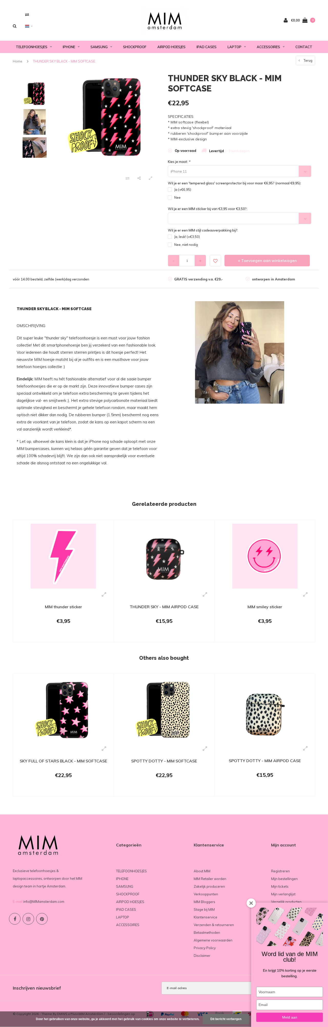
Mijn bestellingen (284, 879)
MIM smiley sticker (265, 606)
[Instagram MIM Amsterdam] (28, 919)
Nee (177, 197)
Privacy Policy (205, 948)
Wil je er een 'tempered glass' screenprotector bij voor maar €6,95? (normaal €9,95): (234, 183)
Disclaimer (202, 955)
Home (17, 61)
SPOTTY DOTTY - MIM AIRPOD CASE (265, 760)
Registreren (280, 871)
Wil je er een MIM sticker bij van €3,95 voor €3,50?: (207, 209)
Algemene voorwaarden (213, 940)
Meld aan (289, 1017)
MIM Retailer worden (210, 879)
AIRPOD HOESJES (171, 47)
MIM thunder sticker (63, 606)
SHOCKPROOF (134, 47)
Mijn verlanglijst (283, 894)
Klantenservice (205, 917)
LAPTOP (234, 47)
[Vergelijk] (27, 14)
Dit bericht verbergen (225, 1019)
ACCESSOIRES (268, 47)
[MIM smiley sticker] (265, 555)
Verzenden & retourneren (214, 925)
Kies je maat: (179, 162)
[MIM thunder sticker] (63, 556)
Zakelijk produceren (209, 886)
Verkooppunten (206, 894)
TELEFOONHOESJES (31, 47)
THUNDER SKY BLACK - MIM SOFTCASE (64, 61)
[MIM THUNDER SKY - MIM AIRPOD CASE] (164, 556)
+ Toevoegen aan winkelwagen (267, 260)
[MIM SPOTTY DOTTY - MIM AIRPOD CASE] (265, 710)
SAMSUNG (99, 47)
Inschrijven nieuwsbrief (37, 988)
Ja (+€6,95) (182, 189)
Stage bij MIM (204, 909)
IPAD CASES (207, 47)
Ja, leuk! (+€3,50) (187, 237)
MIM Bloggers (204, 902)
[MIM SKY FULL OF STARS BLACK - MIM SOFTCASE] (63, 710)
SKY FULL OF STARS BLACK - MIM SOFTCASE (63, 760)
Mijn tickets (280, 886)
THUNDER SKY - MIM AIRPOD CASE (164, 606)
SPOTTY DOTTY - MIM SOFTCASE (164, 760)
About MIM (202, 871)
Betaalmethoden (207, 932)
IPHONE (69, 47)
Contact (303, 47)
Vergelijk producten (286, 902)
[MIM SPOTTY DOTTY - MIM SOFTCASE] (164, 710)
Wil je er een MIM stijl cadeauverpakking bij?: (203, 230)
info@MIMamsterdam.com (43, 901)
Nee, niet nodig (186, 245)
